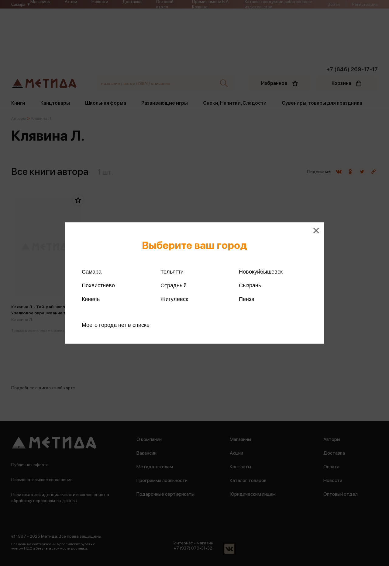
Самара (92, 272)
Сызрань (250, 285)
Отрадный (173, 285)
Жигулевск (174, 299)
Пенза (246, 299)
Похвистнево (98, 285)
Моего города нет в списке (116, 325)
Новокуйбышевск (261, 272)
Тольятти (172, 272)
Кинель (91, 299)
